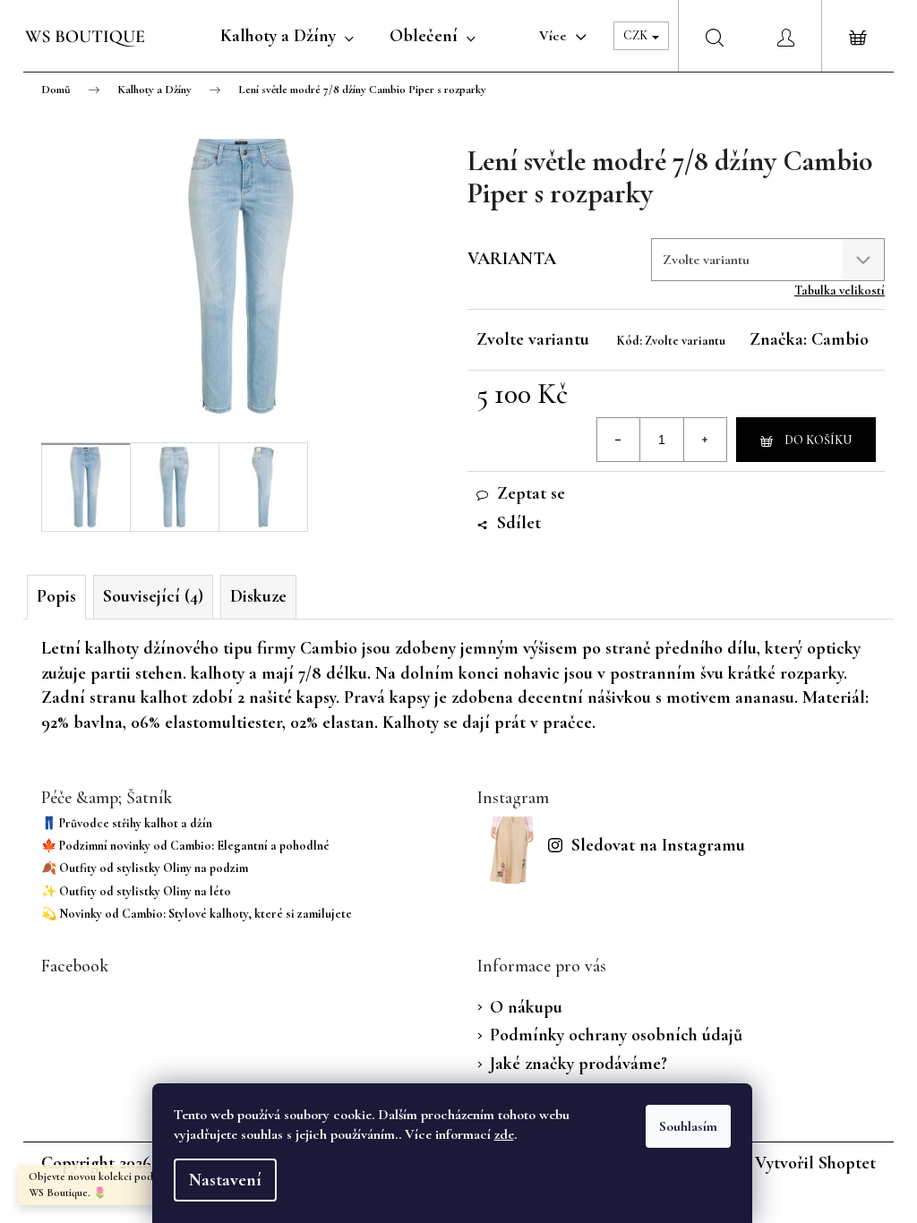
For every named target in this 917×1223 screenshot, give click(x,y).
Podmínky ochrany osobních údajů (616, 1035)
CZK (636, 35)
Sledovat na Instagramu (658, 845)
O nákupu (526, 1007)
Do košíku (818, 440)
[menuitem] (287, 36)
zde (504, 1134)
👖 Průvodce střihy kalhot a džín (126, 823)
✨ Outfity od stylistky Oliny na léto (136, 891)
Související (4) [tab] (153, 596)
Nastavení (225, 1180)
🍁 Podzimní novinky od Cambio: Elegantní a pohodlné (185, 845)
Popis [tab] (56, 596)
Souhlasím (688, 1126)
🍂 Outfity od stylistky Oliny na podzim (144, 868)
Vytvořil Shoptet (815, 1163)
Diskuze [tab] (258, 596)
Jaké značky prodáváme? (578, 1063)
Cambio (840, 339)
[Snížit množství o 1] (618, 439)
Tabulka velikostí (839, 290)
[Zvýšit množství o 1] (704, 439)
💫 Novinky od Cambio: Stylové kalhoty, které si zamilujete (196, 913)
